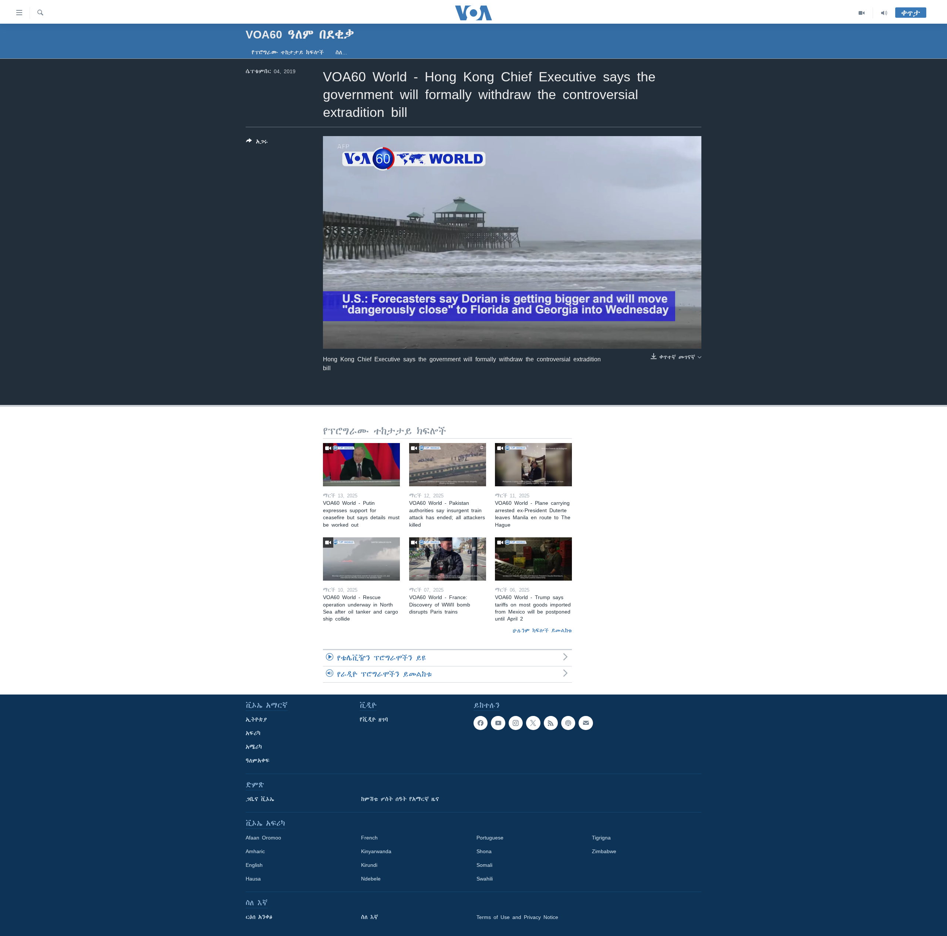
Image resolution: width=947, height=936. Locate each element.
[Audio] (884, 12)
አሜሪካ (254, 747)
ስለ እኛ (369, 917)
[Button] (257, 143)
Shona (484, 851)
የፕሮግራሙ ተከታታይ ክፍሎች (288, 52)
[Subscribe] (586, 723)
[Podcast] (568, 723)
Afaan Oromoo (263, 837)
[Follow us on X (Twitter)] (533, 723)
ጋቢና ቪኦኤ (260, 799)
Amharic (255, 851)
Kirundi (369, 865)
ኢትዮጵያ (256, 719)
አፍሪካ (253, 733)
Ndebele (371, 878)
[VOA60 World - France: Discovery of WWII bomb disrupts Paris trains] (447, 559)
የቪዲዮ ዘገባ (374, 719)
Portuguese (489, 837)
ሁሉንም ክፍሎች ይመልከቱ (542, 630)
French (369, 837)
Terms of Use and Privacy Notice (517, 917)
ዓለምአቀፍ (258, 760)
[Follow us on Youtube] (498, 723)
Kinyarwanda (376, 851)
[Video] (861, 12)
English (254, 865)
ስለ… (341, 52)
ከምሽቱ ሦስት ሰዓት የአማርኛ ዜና (400, 799)
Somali (484, 865)
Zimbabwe (604, 851)
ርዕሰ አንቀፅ (259, 917)
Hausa (253, 878)
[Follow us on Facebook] (481, 723)
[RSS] (551, 723)
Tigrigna (601, 837)
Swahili (484, 878)
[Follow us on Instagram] (516, 723)
